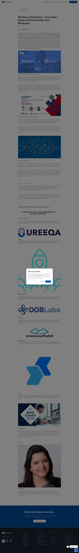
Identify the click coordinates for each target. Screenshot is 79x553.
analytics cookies (38, 275)
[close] (51, 270)
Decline (41, 281)
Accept (48, 281)
